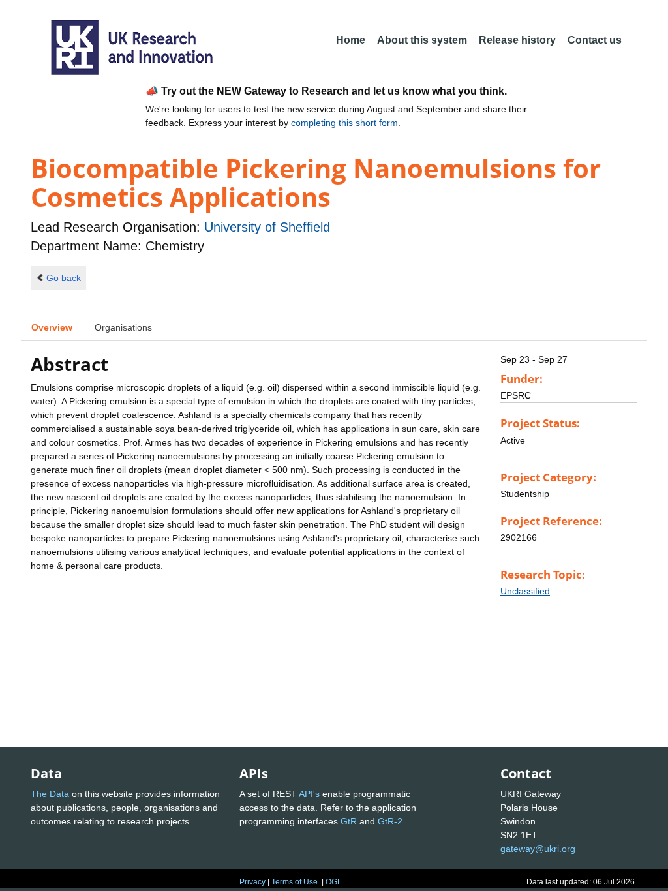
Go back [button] (63, 278)
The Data (50, 794)
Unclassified (525, 591)
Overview (51, 327)
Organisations (123, 327)
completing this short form (344, 122)
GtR (349, 821)
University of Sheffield (267, 227)
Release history (517, 40)
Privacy (252, 881)
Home (350, 40)
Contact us (595, 40)
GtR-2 (390, 821)
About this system (422, 40)
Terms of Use (294, 881)
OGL (334, 881)
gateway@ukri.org (537, 848)
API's (309, 794)
